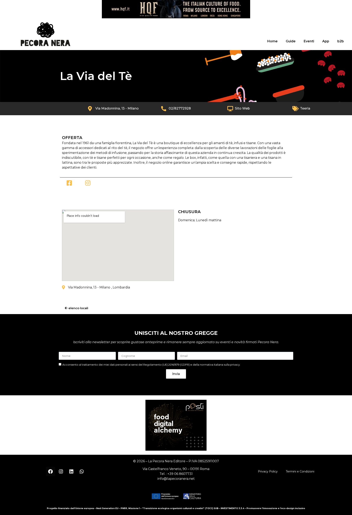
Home (272, 41)
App (325, 41)
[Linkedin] (71, 471)
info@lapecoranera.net (176, 479)
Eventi (309, 41)
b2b (340, 41)
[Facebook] (50, 471)
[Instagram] (61, 471)
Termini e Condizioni (300, 471)
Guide (291, 41)
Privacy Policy (268, 471)
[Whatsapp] (81, 471)
